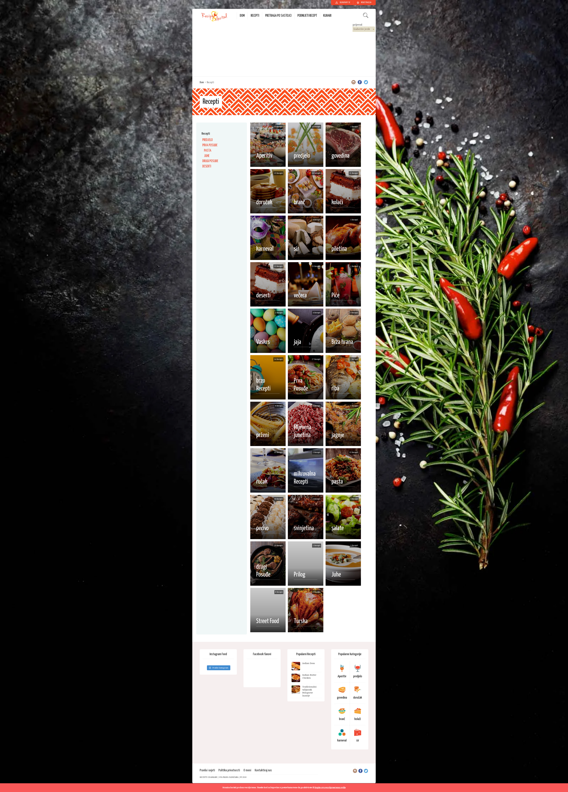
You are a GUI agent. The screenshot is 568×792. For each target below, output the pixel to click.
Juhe (206, 156)
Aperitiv (342, 676)
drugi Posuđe (210, 161)
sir (357, 740)
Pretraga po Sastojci (278, 15)
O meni (247, 770)
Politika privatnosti (229, 770)
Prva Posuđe (209, 145)
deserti (206, 166)
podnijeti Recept (307, 15)
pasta (207, 150)
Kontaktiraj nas (263, 770)
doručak (357, 697)
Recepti (255, 15)
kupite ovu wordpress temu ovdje (330, 787)
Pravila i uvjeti (207, 770)
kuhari (327, 15)
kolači (357, 719)
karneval (342, 740)
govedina (342, 697)
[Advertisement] (284, 54)
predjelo (207, 140)
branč (342, 719)
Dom (242, 15)
